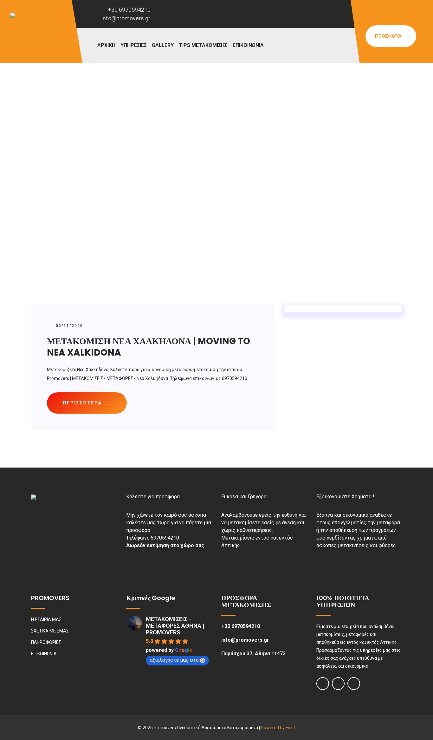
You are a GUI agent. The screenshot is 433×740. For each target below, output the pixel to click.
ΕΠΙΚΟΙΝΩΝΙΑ (248, 45)
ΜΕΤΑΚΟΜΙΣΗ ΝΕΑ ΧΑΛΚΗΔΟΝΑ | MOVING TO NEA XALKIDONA (148, 347)
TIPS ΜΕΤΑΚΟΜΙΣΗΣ (203, 45)
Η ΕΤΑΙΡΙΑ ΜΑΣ (46, 619)
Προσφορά (389, 36)
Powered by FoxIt (278, 727)
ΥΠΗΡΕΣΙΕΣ (133, 45)
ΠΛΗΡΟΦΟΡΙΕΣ (46, 642)
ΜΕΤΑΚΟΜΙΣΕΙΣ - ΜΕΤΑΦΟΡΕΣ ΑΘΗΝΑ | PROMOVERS (175, 626)
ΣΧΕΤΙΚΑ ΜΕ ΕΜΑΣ (50, 630)
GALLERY (163, 45)
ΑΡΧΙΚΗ (106, 45)
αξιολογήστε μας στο (174, 660)
